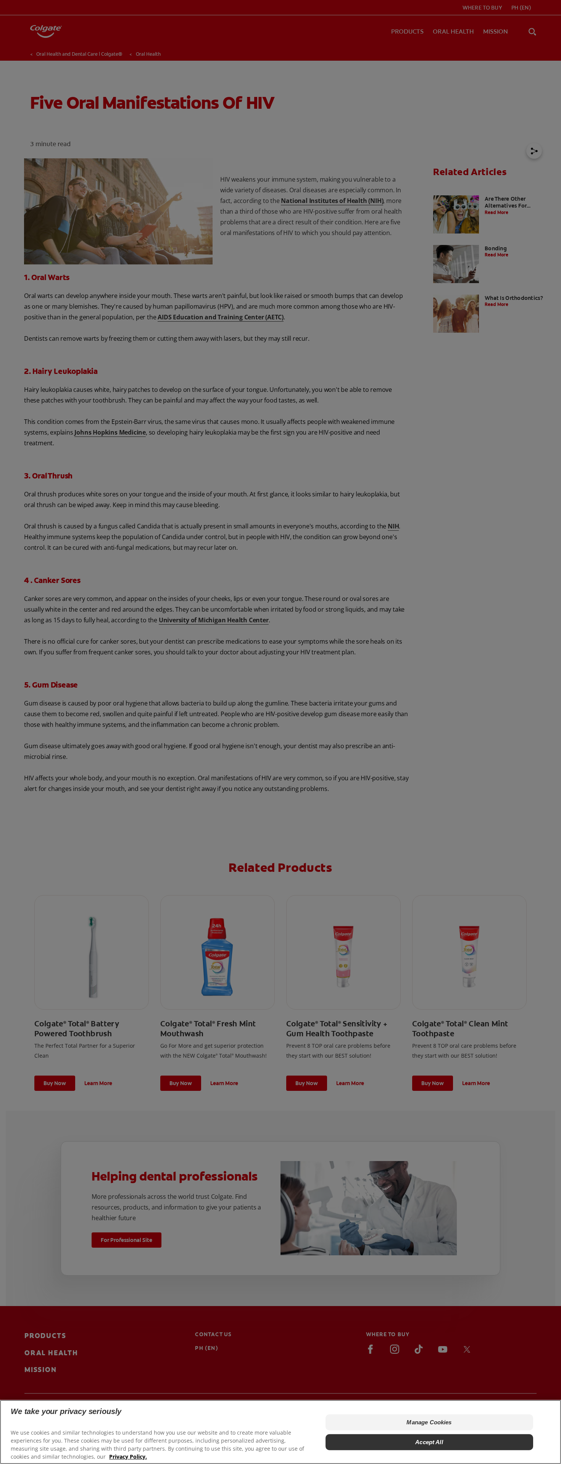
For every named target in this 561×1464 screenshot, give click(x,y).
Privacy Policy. (128, 1456)
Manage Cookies (428, 1422)
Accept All (429, 1442)
